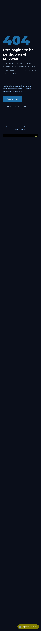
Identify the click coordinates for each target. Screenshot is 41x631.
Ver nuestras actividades (17, 106)
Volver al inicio (12, 99)
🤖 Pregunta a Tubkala (28, 626)
